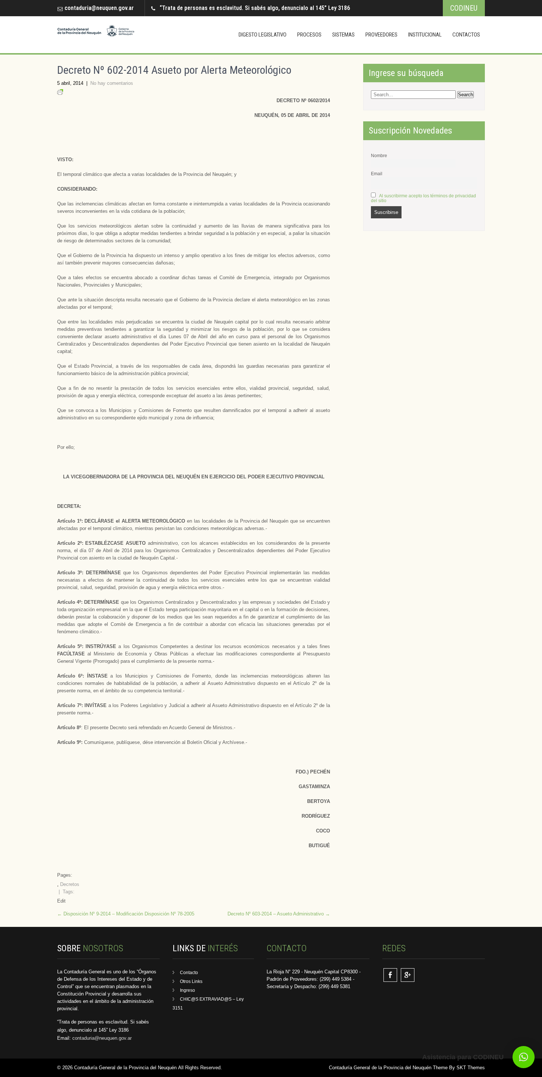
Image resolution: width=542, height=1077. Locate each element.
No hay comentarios (111, 83)
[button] (524, 1057)
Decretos (69, 884)
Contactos (466, 34)
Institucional (425, 34)
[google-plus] (407, 975)
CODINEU (463, 8)
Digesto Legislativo (262, 34)
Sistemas (343, 34)
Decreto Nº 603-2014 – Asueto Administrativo (278, 914)
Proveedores (381, 34)
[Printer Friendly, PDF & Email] (60, 93)
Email (376, 173)
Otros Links (191, 981)
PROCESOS (309, 34)
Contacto (189, 972)
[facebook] (390, 975)
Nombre (379, 155)
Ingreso (187, 990)
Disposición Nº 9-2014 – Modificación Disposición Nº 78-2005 (125, 914)
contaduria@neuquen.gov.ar (99, 7)
